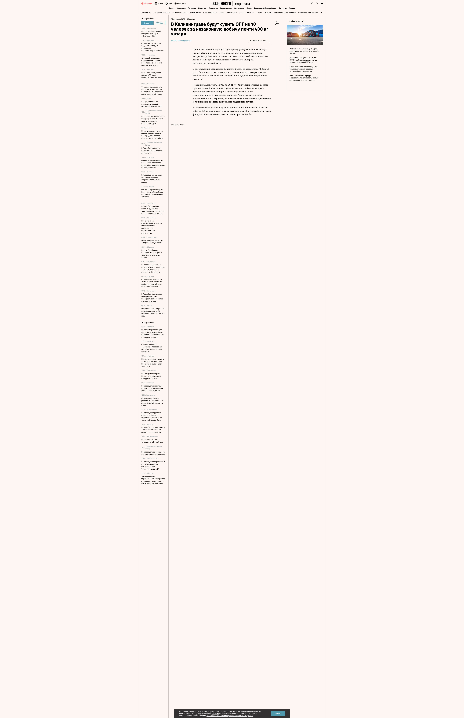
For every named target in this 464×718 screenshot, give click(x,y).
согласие (215, 714)
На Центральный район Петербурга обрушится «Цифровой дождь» (151, 376)
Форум (249, 8)
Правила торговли (180, 12)
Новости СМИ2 (177, 125)
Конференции (195, 12)
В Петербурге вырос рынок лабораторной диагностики (153, 453)
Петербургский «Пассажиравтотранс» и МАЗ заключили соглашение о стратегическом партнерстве (151, 227)
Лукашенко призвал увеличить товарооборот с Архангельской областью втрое (152, 401)
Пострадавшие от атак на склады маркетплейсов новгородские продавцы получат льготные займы (152, 134)
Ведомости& (232, 12)
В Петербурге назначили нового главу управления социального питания (152, 388)
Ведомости (146, 12)
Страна (259, 12)
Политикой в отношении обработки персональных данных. (230, 716)
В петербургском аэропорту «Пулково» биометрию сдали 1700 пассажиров (153, 429)
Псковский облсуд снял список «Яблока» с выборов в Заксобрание (151, 75)
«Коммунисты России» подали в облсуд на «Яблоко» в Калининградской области (152, 47)
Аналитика (250, 12)
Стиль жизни (239, 8)
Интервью (283, 8)
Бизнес (171, 8)
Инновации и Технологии (308, 12)
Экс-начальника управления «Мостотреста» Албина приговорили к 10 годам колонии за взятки (153, 480)
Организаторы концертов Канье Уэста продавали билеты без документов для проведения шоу (153, 164)
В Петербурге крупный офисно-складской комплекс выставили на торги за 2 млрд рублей (151, 416)
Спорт (241, 12)
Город (222, 12)
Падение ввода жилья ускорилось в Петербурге (152, 440)
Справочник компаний (161, 12)
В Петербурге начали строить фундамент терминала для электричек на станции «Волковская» (152, 210)
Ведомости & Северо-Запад (265, 8)
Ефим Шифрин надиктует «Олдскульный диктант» (152, 241)
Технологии (213, 8)
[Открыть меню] (322, 3)
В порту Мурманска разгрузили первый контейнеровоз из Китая (152, 103)
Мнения (292, 8)
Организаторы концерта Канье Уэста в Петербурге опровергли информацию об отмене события (152, 333)
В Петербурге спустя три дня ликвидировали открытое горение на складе (151, 178)
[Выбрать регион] (312, 3)
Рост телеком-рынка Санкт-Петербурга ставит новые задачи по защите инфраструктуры (153, 120)
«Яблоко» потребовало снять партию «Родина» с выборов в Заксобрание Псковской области (152, 283)
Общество (202, 8)
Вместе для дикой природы (285, 12)
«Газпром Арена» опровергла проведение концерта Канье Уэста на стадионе (151, 348)
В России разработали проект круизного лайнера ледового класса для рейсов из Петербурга (153, 268)
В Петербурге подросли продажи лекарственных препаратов (152, 150)
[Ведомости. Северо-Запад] (241, 3)
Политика (192, 8)
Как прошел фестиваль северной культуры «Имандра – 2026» (151, 33)
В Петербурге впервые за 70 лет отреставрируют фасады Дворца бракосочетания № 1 (153, 465)
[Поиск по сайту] (317, 3)
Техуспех (268, 12)
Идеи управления (210, 12)
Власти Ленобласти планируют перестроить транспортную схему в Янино (151, 253)
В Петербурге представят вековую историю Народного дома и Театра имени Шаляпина (152, 297)
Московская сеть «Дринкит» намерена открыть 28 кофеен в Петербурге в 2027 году (153, 312)
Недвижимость (226, 8)
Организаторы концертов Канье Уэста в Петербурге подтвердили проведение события (152, 193)
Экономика (181, 8)
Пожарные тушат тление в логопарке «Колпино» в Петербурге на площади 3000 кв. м (152, 362)
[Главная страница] (222, 3)
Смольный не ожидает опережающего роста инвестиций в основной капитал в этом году (151, 61)
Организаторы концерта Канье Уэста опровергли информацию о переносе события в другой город (152, 90)
